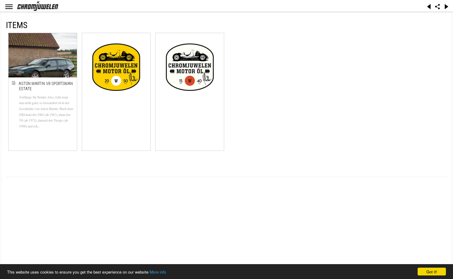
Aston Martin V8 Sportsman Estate (46, 86)
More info (158, 272)
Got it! (431, 272)
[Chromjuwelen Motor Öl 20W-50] (116, 67)
